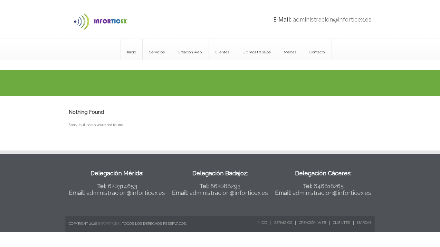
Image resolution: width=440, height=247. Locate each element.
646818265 (329, 186)
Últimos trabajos (257, 52)
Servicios (157, 52)
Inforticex (109, 223)
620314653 (122, 186)
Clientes (222, 52)
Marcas (290, 52)
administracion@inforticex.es (332, 19)
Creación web (190, 52)
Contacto (317, 52)
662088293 (225, 186)
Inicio (131, 52)
